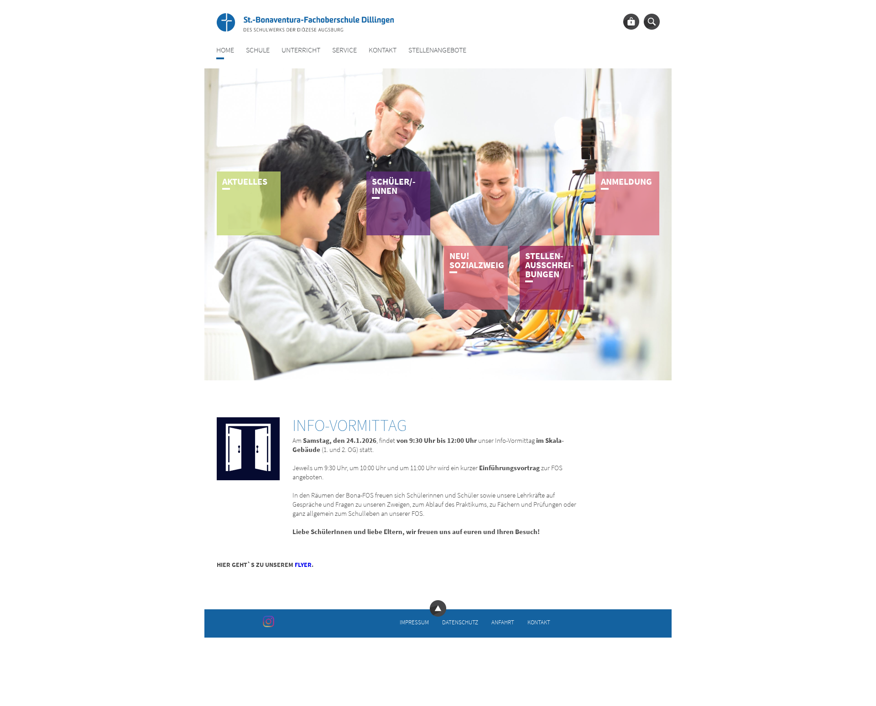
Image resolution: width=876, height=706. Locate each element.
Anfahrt (502, 622)
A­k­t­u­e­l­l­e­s (244, 181)
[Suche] (652, 22)
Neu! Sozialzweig (476, 260)
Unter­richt (301, 50)
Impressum (414, 622)
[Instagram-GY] (268, 621)
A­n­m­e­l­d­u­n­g (626, 181)
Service (344, 50)
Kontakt (382, 50)
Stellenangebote (437, 50)
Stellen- (549, 265)
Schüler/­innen (394, 186)
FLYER (303, 565)
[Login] (631, 22)
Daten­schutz (460, 622)
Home (225, 50)
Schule (258, 50)
